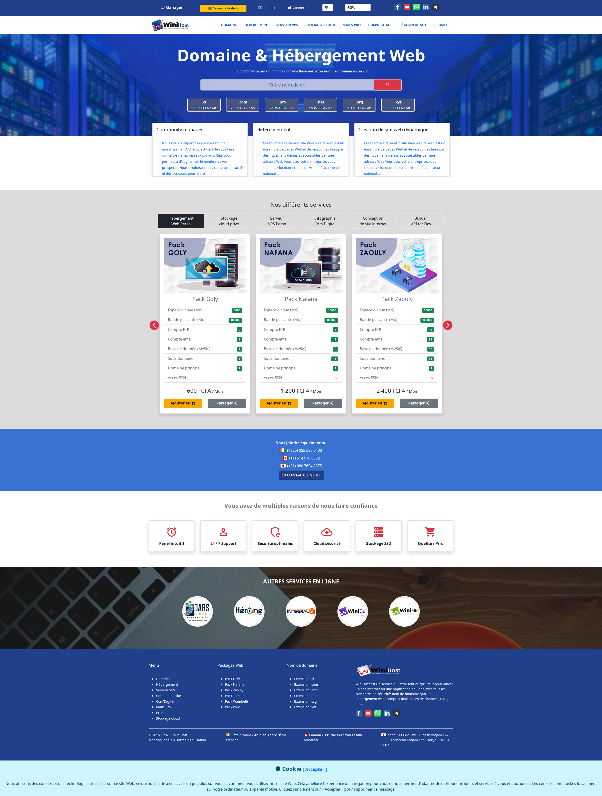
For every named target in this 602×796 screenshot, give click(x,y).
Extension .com (306, 684)
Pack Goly (232, 679)
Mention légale (161, 740)
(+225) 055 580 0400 (304, 450)
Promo (161, 712)
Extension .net (305, 695)
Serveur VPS (165, 690)
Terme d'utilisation (191, 740)
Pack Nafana (235, 684)
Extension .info (305, 690)
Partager (225, 403)
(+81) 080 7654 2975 (304, 465)
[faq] (436, 6)
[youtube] (407, 6)
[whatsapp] (417, 6)
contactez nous (303, 475)
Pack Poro (232, 707)
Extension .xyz (305, 707)
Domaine (163, 679)
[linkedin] (426, 6)
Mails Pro (163, 707)
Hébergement (167, 684)
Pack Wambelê (236, 701)
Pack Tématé (235, 695)
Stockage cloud (168, 718)
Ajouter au (180, 403)
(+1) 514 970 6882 (304, 458)
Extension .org (305, 701)
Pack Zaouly (234, 690)
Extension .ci (304, 679)
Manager (173, 7)
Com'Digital (165, 701)
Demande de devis (225, 8)
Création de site (168, 695)
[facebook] (398, 6)
